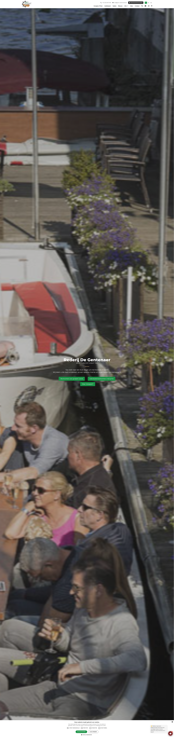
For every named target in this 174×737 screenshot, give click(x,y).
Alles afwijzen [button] (93, 731)
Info (125, 6)
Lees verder (103, 725)
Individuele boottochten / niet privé (102, 379)
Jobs (131, 6)
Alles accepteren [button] (81, 731)
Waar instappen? (87, 384)
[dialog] (87, 728)
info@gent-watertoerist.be (120, 2)
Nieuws (120, 6)
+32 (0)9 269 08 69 (106, 2)
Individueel (107, 6)
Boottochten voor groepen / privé (71, 379)
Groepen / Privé (98, 6)
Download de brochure (136, 2)
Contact (137, 6)
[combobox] (172, 722)
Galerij (114, 6)
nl (146, 2)
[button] (170, 733)
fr (148, 2)
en (151, 2)
